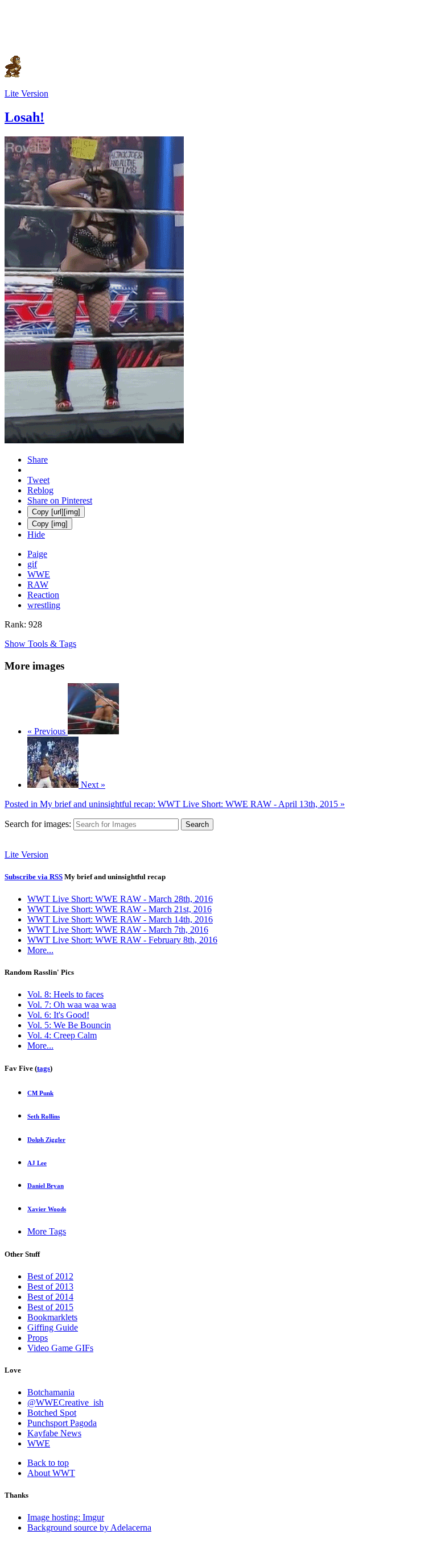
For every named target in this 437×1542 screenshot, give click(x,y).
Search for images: (38, 824)
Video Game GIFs (60, 1348)
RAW (37, 584)
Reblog (40, 490)
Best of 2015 (50, 1307)
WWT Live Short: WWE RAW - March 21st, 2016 (119, 909)
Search (197, 824)
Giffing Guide (52, 1327)
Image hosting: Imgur (65, 1517)
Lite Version (26, 93)
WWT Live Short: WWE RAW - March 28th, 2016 (120, 899)
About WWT (51, 1473)
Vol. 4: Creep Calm (62, 1035)
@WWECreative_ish (65, 1402)
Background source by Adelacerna (89, 1527)
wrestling (43, 605)
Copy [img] (50, 523)
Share (37, 459)
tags (43, 1068)
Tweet (38, 480)
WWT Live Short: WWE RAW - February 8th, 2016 (122, 940)
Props (37, 1338)
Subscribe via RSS (34, 876)
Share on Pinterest (59, 500)
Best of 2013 (50, 1286)
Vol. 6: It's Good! (58, 1015)
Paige (37, 554)
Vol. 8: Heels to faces (65, 994)
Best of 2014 (50, 1297)
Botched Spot (51, 1413)
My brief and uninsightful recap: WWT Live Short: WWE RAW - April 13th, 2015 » (175, 804)
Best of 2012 (50, 1276)
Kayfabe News (54, 1433)
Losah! (24, 117)
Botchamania (51, 1392)
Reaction (43, 595)
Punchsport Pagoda (62, 1423)
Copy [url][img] (56, 512)
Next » (92, 784)
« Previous (47, 731)
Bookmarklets (52, 1317)
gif (32, 564)
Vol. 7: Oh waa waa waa (71, 1004)
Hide (36, 534)
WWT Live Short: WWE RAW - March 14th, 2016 (120, 919)
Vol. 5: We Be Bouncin (69, 1025)
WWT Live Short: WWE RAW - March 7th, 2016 (117, 929)
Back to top (48, 1463)
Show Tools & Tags (40, 644)
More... (40, 950)
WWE (38, 574)
